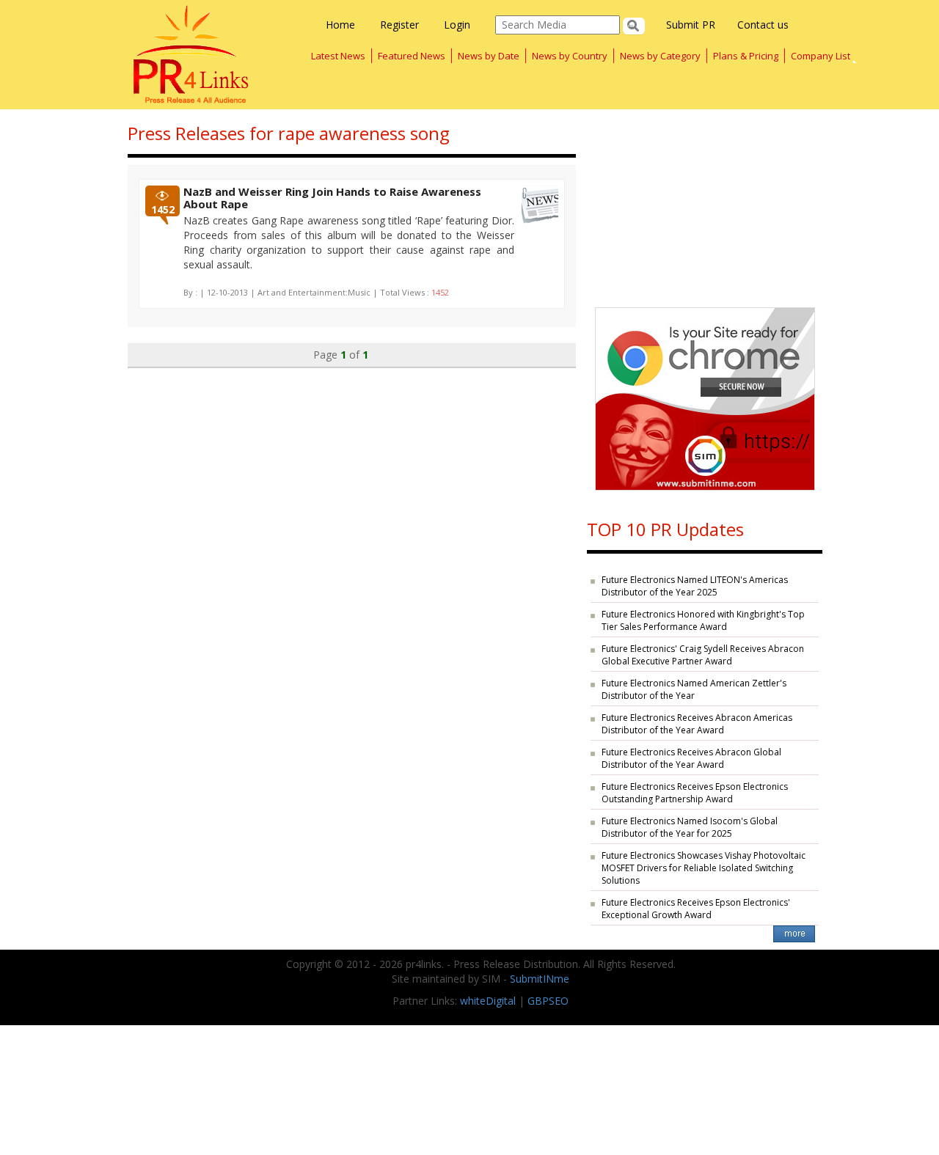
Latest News (338, 55)
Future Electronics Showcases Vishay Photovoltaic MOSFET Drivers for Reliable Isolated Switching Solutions (703, 868)
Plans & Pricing (745, 55)
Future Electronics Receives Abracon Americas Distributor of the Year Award (697, 723)
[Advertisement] (704, 201)
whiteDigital (488, 1001)
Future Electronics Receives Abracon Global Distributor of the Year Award (691, 758)
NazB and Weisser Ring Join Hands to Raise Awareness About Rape (332, 197)
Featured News (411, 55)
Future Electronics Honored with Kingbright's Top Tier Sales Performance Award (703, 620)
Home (340, 25)
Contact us (763, 25)
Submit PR (690, 25)
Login (457, 25)
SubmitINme (539, 979)
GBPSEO (548, 1001)
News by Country (569, 55)
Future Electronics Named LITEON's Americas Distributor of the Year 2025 (695, 585)
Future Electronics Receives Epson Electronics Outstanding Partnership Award (695, 792)
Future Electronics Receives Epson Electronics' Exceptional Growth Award (696, 908)
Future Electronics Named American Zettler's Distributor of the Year (694, 689)
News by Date (488, 55)
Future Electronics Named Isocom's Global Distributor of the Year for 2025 (690, 827)
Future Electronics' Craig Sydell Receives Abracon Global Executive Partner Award (703, 654)
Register (399, 25)
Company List (820, 55)
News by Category (660, 55)
